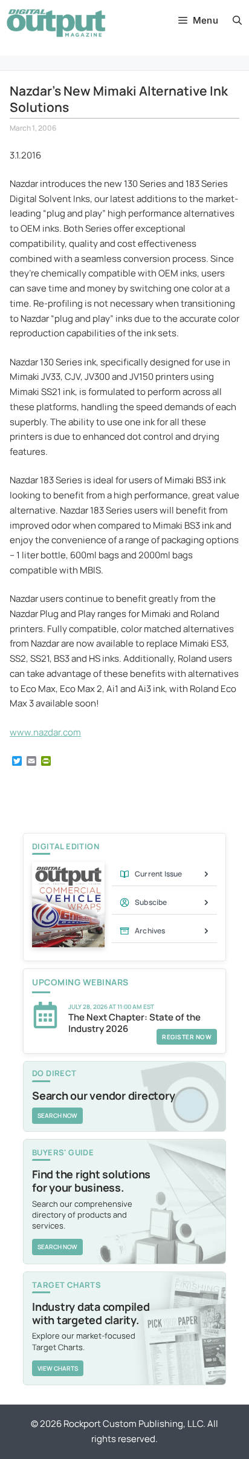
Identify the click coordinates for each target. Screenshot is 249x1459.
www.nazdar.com (45, 732)
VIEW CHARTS (57, 1368)
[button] (237, 20)
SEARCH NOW (57, 1115)
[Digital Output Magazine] (56, 23)
